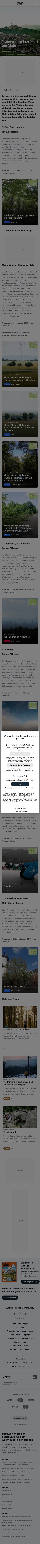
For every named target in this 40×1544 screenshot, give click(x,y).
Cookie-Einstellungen (20, 811)
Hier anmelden (30, 788)
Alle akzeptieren (20, 754)
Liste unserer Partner (30, 800)
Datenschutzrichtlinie (20, 808)
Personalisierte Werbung (20, 765)
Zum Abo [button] (20, 784)
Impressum (20, 806)
